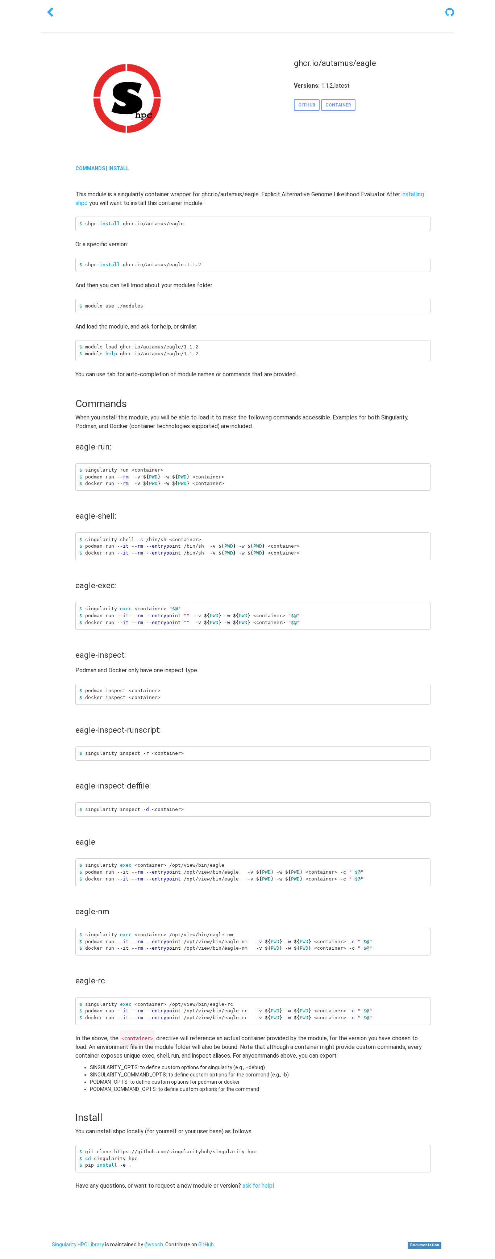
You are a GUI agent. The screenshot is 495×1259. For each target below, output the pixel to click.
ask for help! (258, 1185)
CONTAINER (338, 105)
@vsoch (153, 1244)
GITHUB (306, 105)
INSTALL (118, 168)
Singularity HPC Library (78, 1244)
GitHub (206, 1244)
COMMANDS (90, 168)
